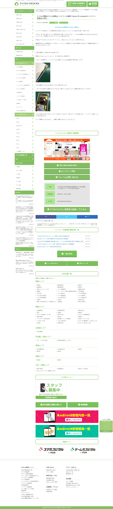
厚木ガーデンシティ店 (43, 289)
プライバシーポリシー (72, 487)
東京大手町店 (81, 301)
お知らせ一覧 (69, 472)
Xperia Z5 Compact (64, 22)
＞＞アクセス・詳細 (106, 428)
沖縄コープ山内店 (83, 368)
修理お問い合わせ (51, 470)
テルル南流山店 (82, 297)
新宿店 (38, 285)
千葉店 (59, 299)
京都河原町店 (61, 310)
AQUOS (18, 129)
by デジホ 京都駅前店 (84, 314)
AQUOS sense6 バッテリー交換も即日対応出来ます (49, 246)
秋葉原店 (39, 287)
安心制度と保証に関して (72, 483)
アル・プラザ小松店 (42, 340)
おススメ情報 (19, 170)
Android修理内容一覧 (21, 63)
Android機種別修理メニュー (23, 114)
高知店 (38, 360)
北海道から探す (19, 22)
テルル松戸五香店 (41, 295)
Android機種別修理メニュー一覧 (29, 498)
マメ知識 (18, 174)
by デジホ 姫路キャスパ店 (43, 314)
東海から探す (19, 33)
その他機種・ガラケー (21, 151)
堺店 (38, 312)
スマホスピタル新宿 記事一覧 (44, 220)
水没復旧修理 (19, 92)
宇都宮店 (60, 301)
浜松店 (59, 351)
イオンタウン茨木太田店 (43, 318)
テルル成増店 (81, 295)
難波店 (80, 312)
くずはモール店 (41, 320)
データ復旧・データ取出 (21, 99)
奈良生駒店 (40, 316)
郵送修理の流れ (19, 55)
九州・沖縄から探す (20, 44)
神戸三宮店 (60, 314)
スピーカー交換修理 (20, 88)
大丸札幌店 (40, 331)
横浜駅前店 (60, 285)
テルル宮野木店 (82, 293)
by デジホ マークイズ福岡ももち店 (46, 370)
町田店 (80, 287)
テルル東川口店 (62, 297)
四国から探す (19, 40)
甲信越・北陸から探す (21, 29)
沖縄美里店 (60, 368)
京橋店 (59, 312)
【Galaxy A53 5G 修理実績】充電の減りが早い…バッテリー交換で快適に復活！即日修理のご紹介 (24, 218)
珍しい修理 (18, 185)
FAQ (16, 159)
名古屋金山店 (61, 349)
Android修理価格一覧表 (27, 496)
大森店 (38, 299)
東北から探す (19, 25)
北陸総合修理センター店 (64, 340)
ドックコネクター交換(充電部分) (23, 85)
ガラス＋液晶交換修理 (21, 70)
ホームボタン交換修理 (21, 77)
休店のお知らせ (20, 268)
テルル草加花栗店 (41, 297)
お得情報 (18, 166)
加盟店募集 (49, 491)
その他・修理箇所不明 (21, 110)
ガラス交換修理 (19, 66)
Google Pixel (19, 125)
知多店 (80, 349)
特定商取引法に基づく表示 (73, 485)
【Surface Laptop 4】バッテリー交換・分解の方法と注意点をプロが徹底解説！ (56, 244)
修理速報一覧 (69, 473)
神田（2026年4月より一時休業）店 (46, 301)
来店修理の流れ (19, 51)
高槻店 (80, 316)
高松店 (59, 360)
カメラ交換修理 (19, 81)
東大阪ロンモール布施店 (64, 318)
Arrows (17, 143)
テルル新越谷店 (62, 295)
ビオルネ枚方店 (62, 320)
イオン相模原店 (62, 289)
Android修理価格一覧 (21, 155)
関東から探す (19, 14)
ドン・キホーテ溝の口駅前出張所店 (67, 291)
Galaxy (17, 122)
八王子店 (39, 293)
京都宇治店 (60, 323)
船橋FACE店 (81, 289)
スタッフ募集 (49, 472)
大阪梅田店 (40, 310)
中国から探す (19, 36)
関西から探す (19, 18)
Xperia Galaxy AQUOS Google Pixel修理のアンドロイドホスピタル (53, 9)
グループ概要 (69, 481)
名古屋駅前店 (40, 349)
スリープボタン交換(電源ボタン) (23, 74)
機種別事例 (18, 188)
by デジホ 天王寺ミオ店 (84, 323)
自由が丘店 (81, 299)
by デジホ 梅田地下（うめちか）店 (87, 320)
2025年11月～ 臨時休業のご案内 (25, 252)
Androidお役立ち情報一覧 (72, 470)
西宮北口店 (81, 310)
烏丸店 (59, 316)
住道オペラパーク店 (83, 318)
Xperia (17, 118)
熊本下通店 (40, 368)
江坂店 (38, 323)
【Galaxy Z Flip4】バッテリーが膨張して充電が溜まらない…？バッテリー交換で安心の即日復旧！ (24, 228)
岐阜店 (38, 351)
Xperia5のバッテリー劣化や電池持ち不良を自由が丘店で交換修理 (24, 207)
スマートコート (19, 107)
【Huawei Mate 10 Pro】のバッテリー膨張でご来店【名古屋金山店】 (24, 197)
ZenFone (18, 133)
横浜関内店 (60, 287)
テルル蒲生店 (61, 293)
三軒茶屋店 (81, 291)
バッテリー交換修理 (20, 96)
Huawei (17, 136)
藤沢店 (80, 285)
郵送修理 (18, 177)
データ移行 (18, 181)
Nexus (17, 147)
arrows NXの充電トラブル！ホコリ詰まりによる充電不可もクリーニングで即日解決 (24, 239)
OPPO (17, 140)
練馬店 (38, 291)
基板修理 (18, 103)
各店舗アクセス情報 (51, 489)
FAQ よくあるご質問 (51, 482)
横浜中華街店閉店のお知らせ (23, 260)
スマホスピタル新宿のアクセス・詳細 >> (67, 27)
